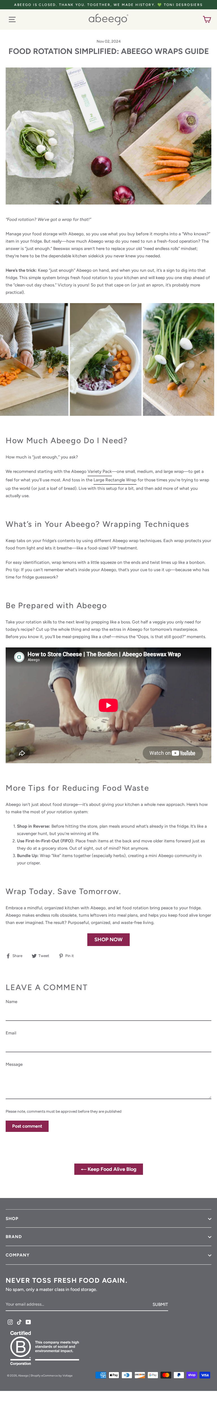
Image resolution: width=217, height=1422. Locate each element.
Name (11, 1001)
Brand (14, 1236)
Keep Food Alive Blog (111, 1169)
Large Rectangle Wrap (115, 479)
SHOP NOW (108, 939)
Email (11, 1033)
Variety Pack (100, 471)
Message (14, 1064)
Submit (160, 1304)
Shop (12, 1218)
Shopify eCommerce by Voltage (52, 1375)
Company (18, 1255)
